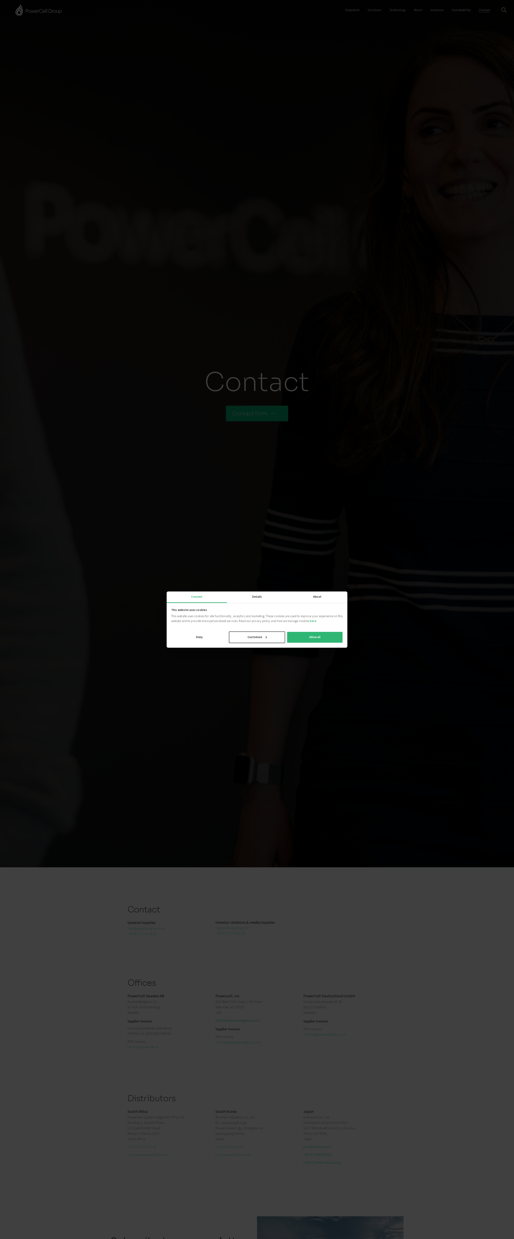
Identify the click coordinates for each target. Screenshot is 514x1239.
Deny (199, 637)
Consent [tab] (197, 597)
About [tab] (317, 597)
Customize (255, 637)
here (313, 621)
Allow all (314, 637)
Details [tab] (257, 597)
